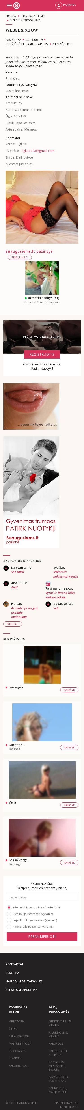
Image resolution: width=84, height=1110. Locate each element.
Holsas (16, 603)
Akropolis (56, 1043)
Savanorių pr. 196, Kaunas (59, 1079)
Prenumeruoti (42, 936)
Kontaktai (14, 964)
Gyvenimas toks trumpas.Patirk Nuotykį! (42, 366)
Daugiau (12, 624)
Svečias (59, 567)
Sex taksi (17, 572)
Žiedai (13, 1029)
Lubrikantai (17, 1051)
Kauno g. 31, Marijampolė (58, 1090)
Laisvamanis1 (22, 567)
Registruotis (42, 354)
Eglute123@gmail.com (37, 151)
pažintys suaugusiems (42, 337)
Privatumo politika (22, 990)
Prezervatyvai (19, 1036)
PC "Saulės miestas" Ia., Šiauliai (57, 1066)
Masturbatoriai (20, 1043)
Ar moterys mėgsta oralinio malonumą (24, 612)
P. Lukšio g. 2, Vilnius (58, 1034)
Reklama (12, 973)
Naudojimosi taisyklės (24, 981)
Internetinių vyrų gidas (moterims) (36, 907)
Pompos (14, 1058)
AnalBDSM (19, 583)
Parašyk (69, 690)
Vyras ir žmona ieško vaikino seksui (60, 595)
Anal (14, 587)
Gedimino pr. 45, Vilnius (60, 1023)
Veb (56, 608)
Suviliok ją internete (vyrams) (33, 914)
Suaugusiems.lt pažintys (29, 251)
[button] (65, 5)
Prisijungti (19, 257)
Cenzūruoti (63, 44)
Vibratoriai (17, 1021)
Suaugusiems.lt (17, 5)
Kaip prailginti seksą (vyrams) (33, 927)
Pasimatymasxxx (59, 588)
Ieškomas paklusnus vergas (65, 574)
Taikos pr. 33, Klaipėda (58, 1053)
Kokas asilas (63, 603)
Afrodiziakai (18, 1065)
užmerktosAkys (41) (43, 298)
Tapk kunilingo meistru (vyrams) (35, 920)
